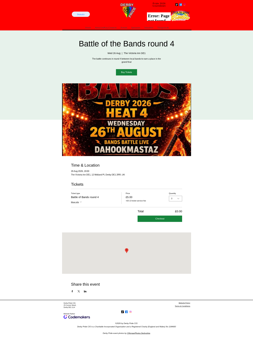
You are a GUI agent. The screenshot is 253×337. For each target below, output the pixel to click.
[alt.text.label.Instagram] (184, 4)
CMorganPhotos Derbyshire (138, 333)
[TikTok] (176, 4)
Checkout (159, 219)
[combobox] (175, 198)
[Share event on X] (78, 291)
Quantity (172, 193)
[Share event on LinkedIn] (85, 291)
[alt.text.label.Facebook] (180, 4)
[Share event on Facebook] (72, 291)
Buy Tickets (126, 72)
